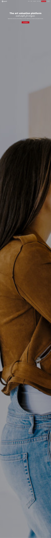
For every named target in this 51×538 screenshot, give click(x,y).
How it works (38, 1)
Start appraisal (25, 22)
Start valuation (44, 1)
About (31, 1)
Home (29, 1)
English (48, 1)
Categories (34, 1)
